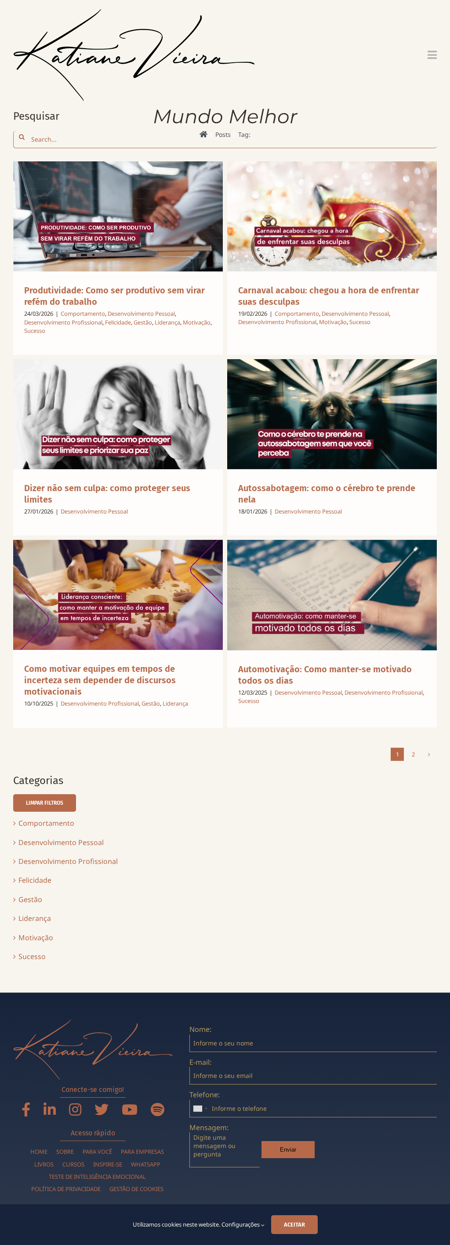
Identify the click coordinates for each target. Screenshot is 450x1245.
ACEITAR (294, 1224)
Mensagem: (209, 1127)
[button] (44, 803)
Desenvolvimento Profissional (63, 322)
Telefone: (204, 1094)
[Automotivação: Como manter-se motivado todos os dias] (332, 595)
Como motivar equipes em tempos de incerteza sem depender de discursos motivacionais (100, 680)
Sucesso (34, 331)
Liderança (167, 322)
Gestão (143, 322)
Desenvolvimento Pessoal (141, 313)
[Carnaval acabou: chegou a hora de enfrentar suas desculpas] (332, 216)
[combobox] (200, 1108)
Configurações (241, 1224)
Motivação (196, 322)
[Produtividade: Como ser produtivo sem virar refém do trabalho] (118, 216)
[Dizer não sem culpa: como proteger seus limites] (118, 414)
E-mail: (200, 1062)
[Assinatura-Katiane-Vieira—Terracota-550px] (93, 1022)
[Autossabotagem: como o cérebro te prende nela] (332, 414)
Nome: (200, 1029)
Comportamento (83, 313)
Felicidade (118, 322)
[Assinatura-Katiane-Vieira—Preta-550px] (134, 12)
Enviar (288, 1149)
